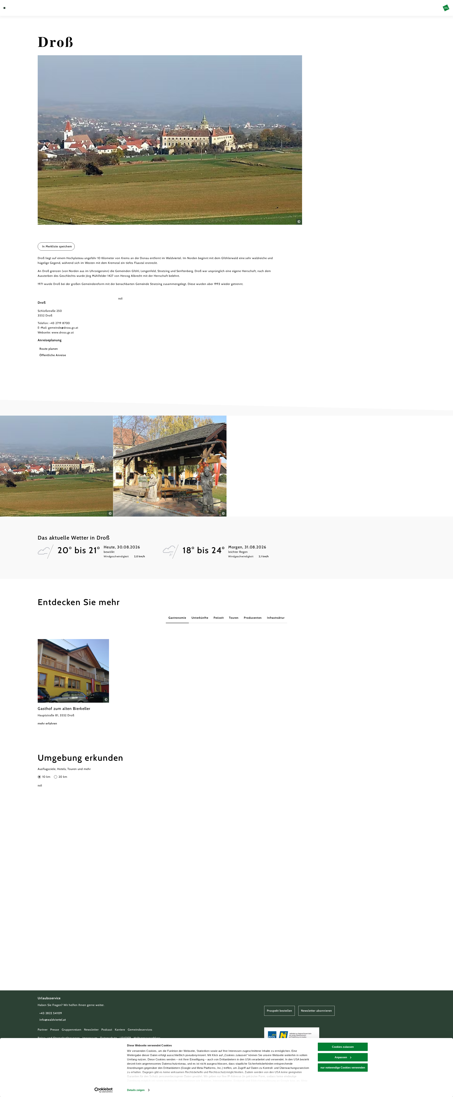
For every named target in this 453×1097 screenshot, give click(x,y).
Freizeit (219, 617)
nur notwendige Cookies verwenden (342, 1067)
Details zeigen (136, 1090)
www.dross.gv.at (63, 332)
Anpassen (341, 1057)
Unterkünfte (199, 617)
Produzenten (253, 617)
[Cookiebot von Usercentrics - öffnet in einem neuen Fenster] (103, 1090)
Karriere (120, 1029)
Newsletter (91, 1029)
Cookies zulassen (343, 1046)
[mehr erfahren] (73, 682)
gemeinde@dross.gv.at (63, 327)
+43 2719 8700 (60, 323)
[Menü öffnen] (4, 8)
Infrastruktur (276, 617)
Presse (54, 1029)
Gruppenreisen (71, 1029)
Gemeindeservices (140, 1029)
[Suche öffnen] (25, 8)
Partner (43, 1029)
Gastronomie (177, 617)
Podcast (106, 1029)
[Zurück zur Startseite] (446, 7)
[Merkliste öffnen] (19, 8)
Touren (234, 617)
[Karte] (14, 8)
